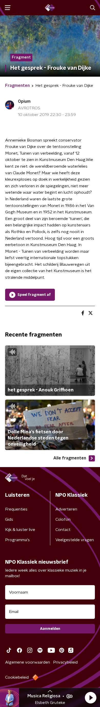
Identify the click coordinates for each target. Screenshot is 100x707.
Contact (63, 530)
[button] (90, 697)
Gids (9, 519)
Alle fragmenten (69, 458)
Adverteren (66, 509)
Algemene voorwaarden (27, 662)
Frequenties (16, 509)
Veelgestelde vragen (74, 540)
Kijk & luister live (20, 530)
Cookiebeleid (17, 677)
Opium (24, 101)
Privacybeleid (65, 662)
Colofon (63, 519)
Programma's (17, 540)
